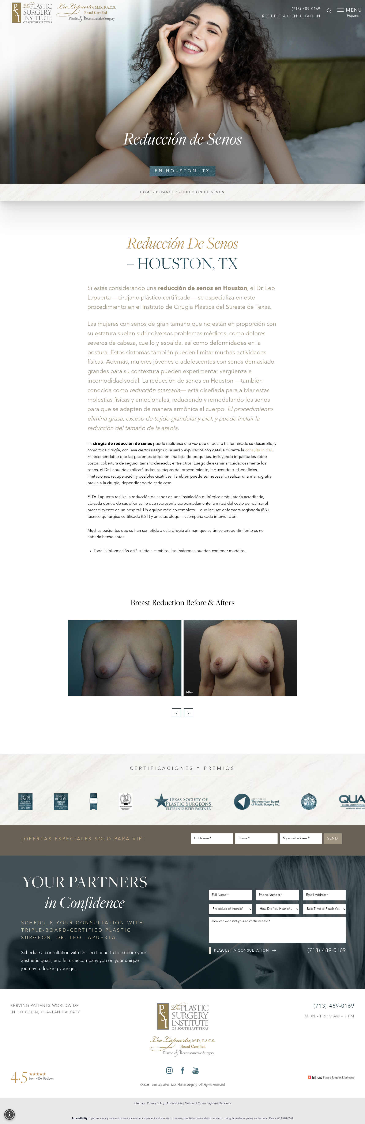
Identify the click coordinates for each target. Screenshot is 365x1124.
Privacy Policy (155, 1103)
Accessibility (174, 1103)
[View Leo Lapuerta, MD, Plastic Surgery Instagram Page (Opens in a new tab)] (169, 1071)
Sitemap (139, 1103)
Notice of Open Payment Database (208, 1103)
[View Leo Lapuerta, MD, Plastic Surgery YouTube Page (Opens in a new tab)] (195, 1071)
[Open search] (329, 11)
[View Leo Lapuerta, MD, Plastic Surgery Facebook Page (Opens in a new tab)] (182, 1071)
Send (332, 838)
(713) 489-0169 (306, 9)
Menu (354, 10)
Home (146, 192)
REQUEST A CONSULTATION (291, 16)
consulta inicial (258, 450)
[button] (340, 10)
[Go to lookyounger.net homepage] (63, 12)
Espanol (353, 16)
